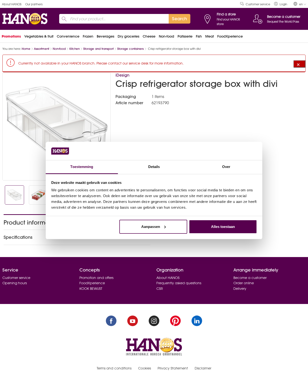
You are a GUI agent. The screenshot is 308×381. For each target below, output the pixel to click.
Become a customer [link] (250, 277)
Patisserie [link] (185, 36)
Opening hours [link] (14, 283)
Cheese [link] (149, 36)
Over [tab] (226, 167)
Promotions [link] (11, 36)
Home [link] (26, 49)
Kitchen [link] (74, 49)
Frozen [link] (88, 36)
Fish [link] (199, 36)
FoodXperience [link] (230, 36)
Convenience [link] (68, 36)
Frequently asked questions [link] (178, 283)
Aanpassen (150, 227)
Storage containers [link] (130, 49)
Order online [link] (243, 283)
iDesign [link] (122, 75)
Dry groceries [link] (128, 36)
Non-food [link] (166, 36)
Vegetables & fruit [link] (38, 36)
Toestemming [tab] (81, 167)
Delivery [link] (239, 288)
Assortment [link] (41, 49)
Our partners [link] (34, 4)
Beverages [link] (105, 36)
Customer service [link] (258, 4)
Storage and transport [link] (98, 49)
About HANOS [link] (11, 4)
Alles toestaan (223, 227)
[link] (280, 4)
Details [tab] (154, 167)
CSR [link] (159, 288)
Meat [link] (209, 36)
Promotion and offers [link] (96, 277)
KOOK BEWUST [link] (90, 288)
